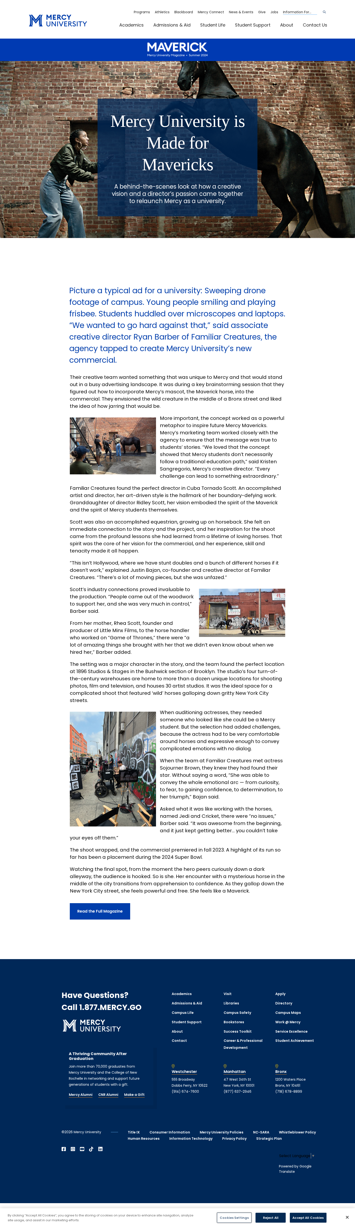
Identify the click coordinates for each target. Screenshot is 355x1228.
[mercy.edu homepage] (58, 20)
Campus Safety (237, 1012)
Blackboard (183, 12)
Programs (142, 12)
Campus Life (183, 1012)
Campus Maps (288, 1012)
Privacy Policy (234, 1138)
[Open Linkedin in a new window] (100, 1149)
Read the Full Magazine (100, 911)
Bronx (281, 1071)
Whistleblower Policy (297, 1132)
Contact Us (315, 25)
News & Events (241, 12)
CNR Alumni (108, 1094)
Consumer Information (169, 1132)
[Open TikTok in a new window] (91, 1149)
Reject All (270, 1217)
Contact (179, 1040)
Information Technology (191, 1138)
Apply (280, 993)
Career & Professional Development (243, 1044)
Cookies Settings (234, 1217)
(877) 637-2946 (237, 1091)
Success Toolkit (238, 1031)
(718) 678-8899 (288, 1091)
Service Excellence (291, 1031)
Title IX (134, 1132)
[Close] (347, 1217)
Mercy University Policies (221, 1132)
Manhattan (235, 1071)
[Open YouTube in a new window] (82, 1149)
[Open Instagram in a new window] (73, 1149)
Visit (228, 993)
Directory (283, 1003)
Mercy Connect (211, 12)
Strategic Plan (269, 1138)
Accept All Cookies (308, 1217)
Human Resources (144, 1138)
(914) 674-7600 (185, 1091)
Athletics (162, 12)
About (286, 25)
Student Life (212, 25)
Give (262, 12)
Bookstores (234, 1022)
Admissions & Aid (172, 25)
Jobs (274, 12)
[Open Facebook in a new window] (64, 1149)
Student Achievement (294, 1040)
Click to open (136, 32)
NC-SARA (261, 1132)
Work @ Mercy (287, 1022)
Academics (131, 25)
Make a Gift (134, 1094)
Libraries (231, 1003)
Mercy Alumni (80, 1094)
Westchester (184, 1071)
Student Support (252, 25)
